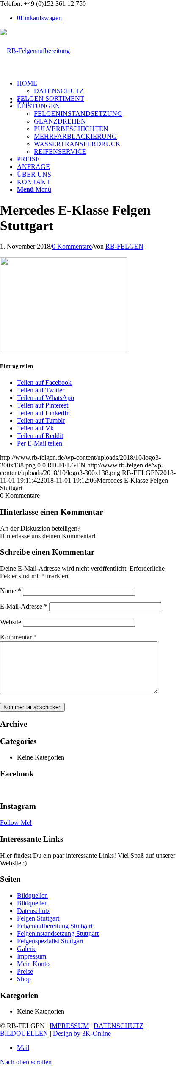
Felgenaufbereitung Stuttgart (55, 925)
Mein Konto (33, 963)
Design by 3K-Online (82, 1033)
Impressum (31, 956)
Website (10, 622)
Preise (25, 971)
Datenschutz (33, 910)
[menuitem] (99, 87)
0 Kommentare (72, 246)
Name (10, 590)
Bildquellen (32, 895)
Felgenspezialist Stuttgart (50, 941)
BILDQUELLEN (24, 1033)
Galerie (26, 948)
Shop (24, 979)
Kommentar (18, 637)
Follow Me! (16, 822)
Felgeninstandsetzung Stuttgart (58, 933)
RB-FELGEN (124, 246)
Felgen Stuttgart (38, 918)
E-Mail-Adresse (23, 606)
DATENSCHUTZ (118, 1025)
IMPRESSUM (69, 1025)
